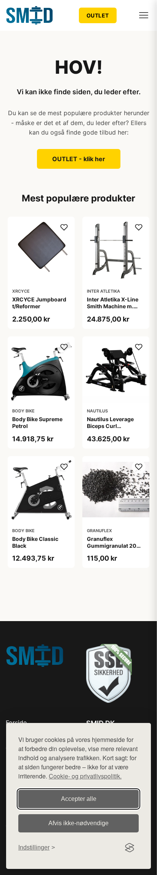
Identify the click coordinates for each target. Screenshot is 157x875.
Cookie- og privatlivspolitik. (85, 776)
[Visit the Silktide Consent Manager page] (129, 848)
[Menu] (143, 15)
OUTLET (98, 15)
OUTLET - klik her (78, 159)
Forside (16, 722)
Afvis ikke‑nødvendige (78, 823)
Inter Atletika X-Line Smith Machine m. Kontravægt (112, 306)
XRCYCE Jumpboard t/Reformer (39, 302)
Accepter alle (78, 799)
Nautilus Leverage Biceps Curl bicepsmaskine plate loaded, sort (114, 429)
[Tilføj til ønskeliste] (64, 227)
